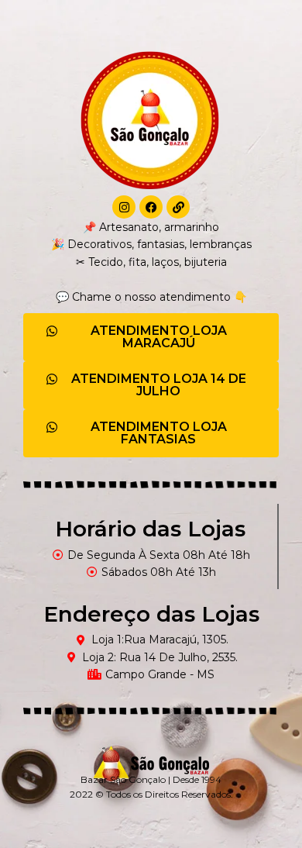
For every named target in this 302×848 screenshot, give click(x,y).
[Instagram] (124, 207)
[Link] (178, 207)
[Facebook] (151, 207)
